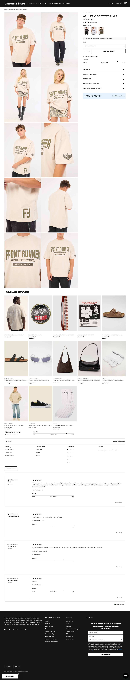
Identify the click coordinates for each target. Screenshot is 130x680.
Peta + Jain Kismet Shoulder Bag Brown (63, 380)
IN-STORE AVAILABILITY (92, 88)
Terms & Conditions (51, 639)
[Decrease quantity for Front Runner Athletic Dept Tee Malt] (84, 51)
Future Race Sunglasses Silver (39, 380)
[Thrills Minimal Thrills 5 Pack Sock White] (114, 358)
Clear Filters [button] (11, 468)
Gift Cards (69, 634)
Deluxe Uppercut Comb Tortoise (63, 335)
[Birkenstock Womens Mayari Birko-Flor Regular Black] (16, 358)
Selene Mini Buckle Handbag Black (89, 380)
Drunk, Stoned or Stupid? (86, 335)
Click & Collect (70, 631)
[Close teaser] (18, 674)
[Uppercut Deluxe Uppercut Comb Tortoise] (65, 313)
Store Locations (50, 631)
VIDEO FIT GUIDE (89, 74)
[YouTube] (15, 630)
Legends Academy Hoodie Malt (14, 425)
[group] (17, 432)
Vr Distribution (82, 333)
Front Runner (8, 333)
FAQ (67, 623)
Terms (93, 651)
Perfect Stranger (83, 378)
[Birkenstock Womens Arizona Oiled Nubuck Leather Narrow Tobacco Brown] (114, 313)
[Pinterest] (19, 629)
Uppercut (32, 333)
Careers (47, 623)
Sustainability (49, 634)
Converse (32, 423)
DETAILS (86, 69)
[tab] (119, 441)
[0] (124, 3)
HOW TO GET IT (93, 96)
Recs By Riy (49, 626)
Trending (65, 3)
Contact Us (69, 621)
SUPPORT (69, 617)
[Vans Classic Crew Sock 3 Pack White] (65, 403)
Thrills (104, 378)
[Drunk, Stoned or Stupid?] (89, 313)
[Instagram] (10, 629)
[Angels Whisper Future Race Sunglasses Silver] (41, 358)
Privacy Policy (49, 636)
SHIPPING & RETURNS (92, 83)
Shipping (68, 626)
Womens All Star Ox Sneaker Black (40, 425)
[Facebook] (6, 629)
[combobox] (105, 640)
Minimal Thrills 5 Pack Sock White (112, 380)
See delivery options (118, 96)
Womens (30, 3)
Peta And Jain (57, 378)
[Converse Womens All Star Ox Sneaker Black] (41, 403)
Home (5, 9)
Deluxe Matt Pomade (35, 335)
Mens (37, 3)
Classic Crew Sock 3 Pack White (63, 425)
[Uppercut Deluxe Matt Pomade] (41, 313)
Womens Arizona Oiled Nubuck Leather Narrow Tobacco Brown (112, 335)
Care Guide (69, 639)
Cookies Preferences (51, 641)
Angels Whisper (34, 378)
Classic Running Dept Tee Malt (14, 335)
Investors (48, 628)
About (47, 621)
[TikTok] (23, 629)
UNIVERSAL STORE (52, 617)
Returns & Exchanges (73, 628)
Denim (44, 3)
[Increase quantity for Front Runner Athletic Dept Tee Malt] (89, 51)
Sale (50, 3)
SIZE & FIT (87, 79)
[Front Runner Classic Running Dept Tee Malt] (16, 313)
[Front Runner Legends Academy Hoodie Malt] (16, 403)
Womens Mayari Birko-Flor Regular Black (15, 380)
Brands (57, 3)
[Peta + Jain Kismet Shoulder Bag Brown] (65, 358)
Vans (54, 423)
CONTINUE (105, 654)
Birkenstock (106, 333)
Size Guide (69, 636)
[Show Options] (122, 640)
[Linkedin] (27, 629)
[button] (104, 22)
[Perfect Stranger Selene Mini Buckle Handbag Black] (89, 358)
